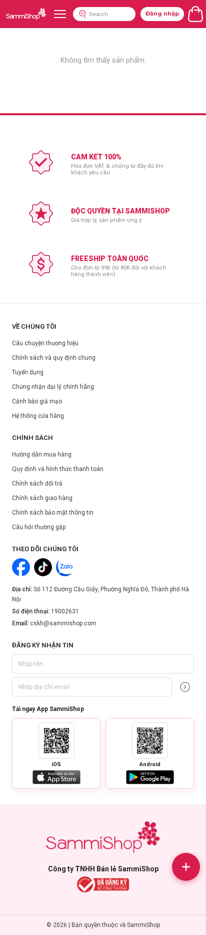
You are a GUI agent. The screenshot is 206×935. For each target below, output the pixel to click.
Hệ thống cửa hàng (38, 415)
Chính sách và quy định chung (54, 357)
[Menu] (60, 14)
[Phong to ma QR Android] (150, 741)
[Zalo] (65, 567)
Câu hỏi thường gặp (39, 527)
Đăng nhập (162, 13)
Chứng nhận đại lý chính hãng (53, 386)
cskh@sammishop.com (63, 623)
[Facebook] (21, 567)
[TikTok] (43, 567)
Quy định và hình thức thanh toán (58, 469)
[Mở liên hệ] (186, 867)
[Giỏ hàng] (195, 14)
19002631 (65, 611)
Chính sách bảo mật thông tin (53, 512)
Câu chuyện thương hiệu (45, 343)
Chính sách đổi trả (37, 483)
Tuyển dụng (28, 372)
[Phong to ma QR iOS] (56, 741)
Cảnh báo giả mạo (37, 401)
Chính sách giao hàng (42, 498)
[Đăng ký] (185, 687)
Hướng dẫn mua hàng (42, 454)
